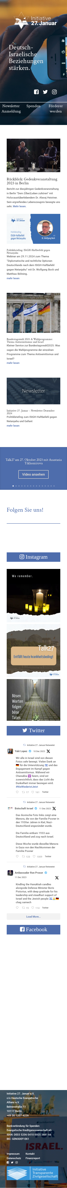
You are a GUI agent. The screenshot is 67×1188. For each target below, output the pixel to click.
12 (45, 486)
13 (48, 486)
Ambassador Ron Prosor (29, 872)
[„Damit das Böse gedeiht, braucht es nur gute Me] (33, 595)
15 (54, 486)
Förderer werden (56, 108)
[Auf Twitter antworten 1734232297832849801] (18, 856)
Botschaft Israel (24, 808)
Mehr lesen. (19, 206)
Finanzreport (33, 1158)
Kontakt (30, 1153)
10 (39, 486)
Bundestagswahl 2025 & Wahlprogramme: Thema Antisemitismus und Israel (30, 340)
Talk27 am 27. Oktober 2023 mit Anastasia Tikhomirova (33, 462)
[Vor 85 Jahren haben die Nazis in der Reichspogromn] (33, 705)
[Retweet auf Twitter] (24, 745)
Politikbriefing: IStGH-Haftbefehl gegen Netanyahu (28, 251)
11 (42, 486)
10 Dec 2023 (39, 751)
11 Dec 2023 (45, 808)
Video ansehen (33, 474)
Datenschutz (14, 1158)
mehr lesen (13, 278)
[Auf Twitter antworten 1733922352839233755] (18, 792)
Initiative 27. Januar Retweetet (41, 745)
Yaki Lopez (21, 751)
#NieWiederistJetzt (27, 786)
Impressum (13, 1153)
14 (51, 486)
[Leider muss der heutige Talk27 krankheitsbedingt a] (33, 650)
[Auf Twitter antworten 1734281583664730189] (18, 908)
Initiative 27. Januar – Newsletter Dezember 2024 (31, 412)
